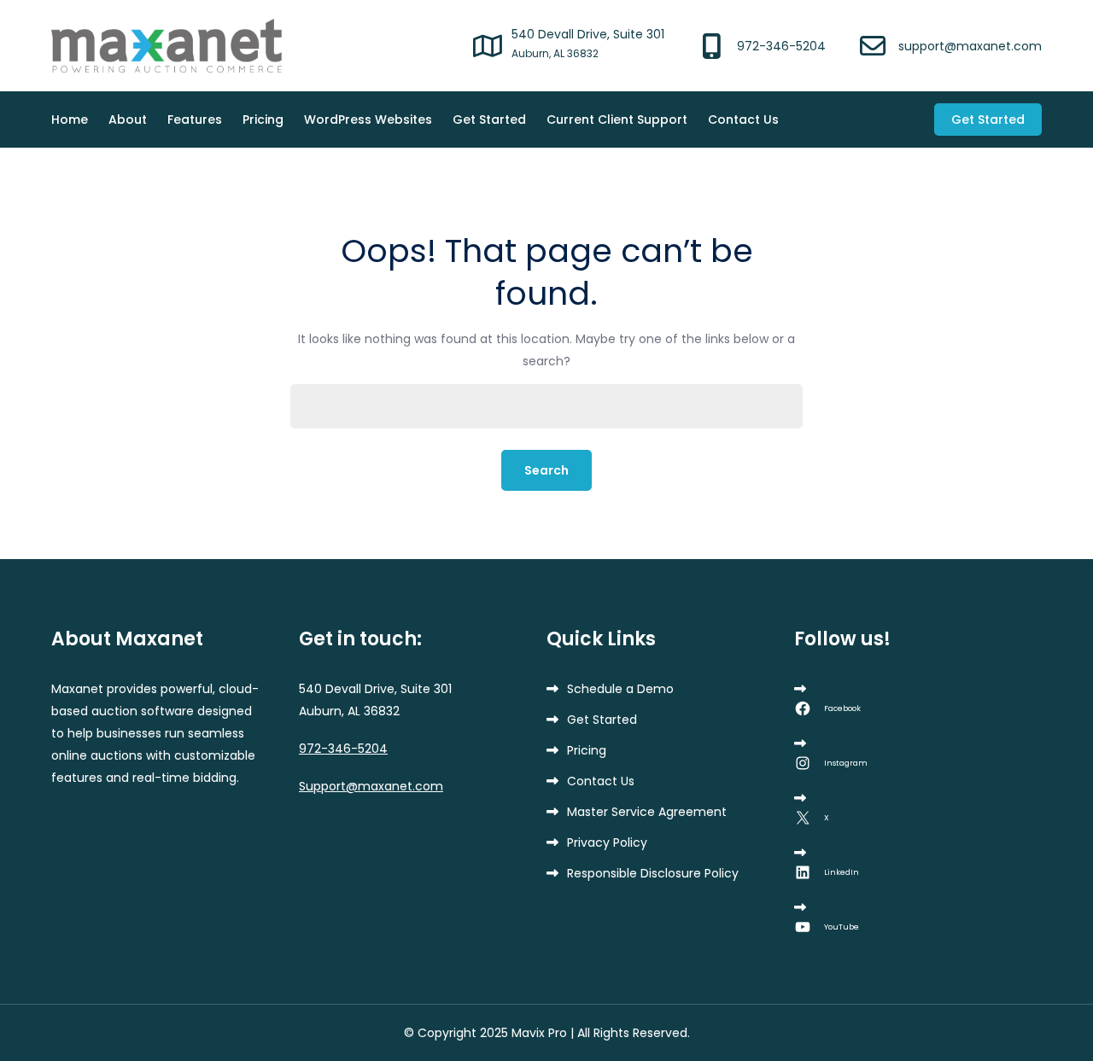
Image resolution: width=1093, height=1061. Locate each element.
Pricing (263, 119)
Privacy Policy (607, 842)
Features (194, 119)
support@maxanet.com (970, 46)
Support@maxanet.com (371, 786)
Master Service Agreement (647, 811)
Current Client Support (616, 119)
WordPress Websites (368, 119)
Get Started (489, 119)
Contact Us (743, 119)
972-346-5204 (781, 46)
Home (69, 119)
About (127, 119)
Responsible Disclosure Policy (653, 873)
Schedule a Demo (620, 688)
